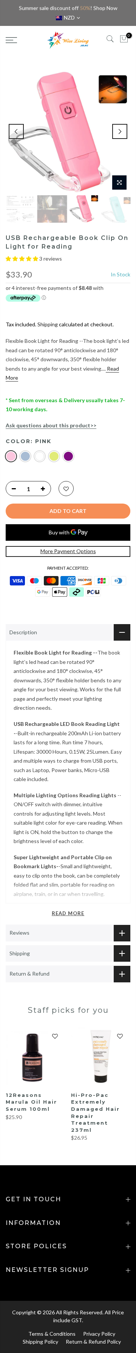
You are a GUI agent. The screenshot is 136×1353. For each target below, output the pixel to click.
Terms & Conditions (52, 1333)
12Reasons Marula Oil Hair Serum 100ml (31, 1102)
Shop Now (105, 8)
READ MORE (68, 913)
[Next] (119, 131)
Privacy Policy (99, 1333)
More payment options (68, 551)
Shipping (47, 324)
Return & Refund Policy (93, 1341)
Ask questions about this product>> (51, 425)
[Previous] (16, 131)
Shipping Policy (40, 1341)
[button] (22, 258)
